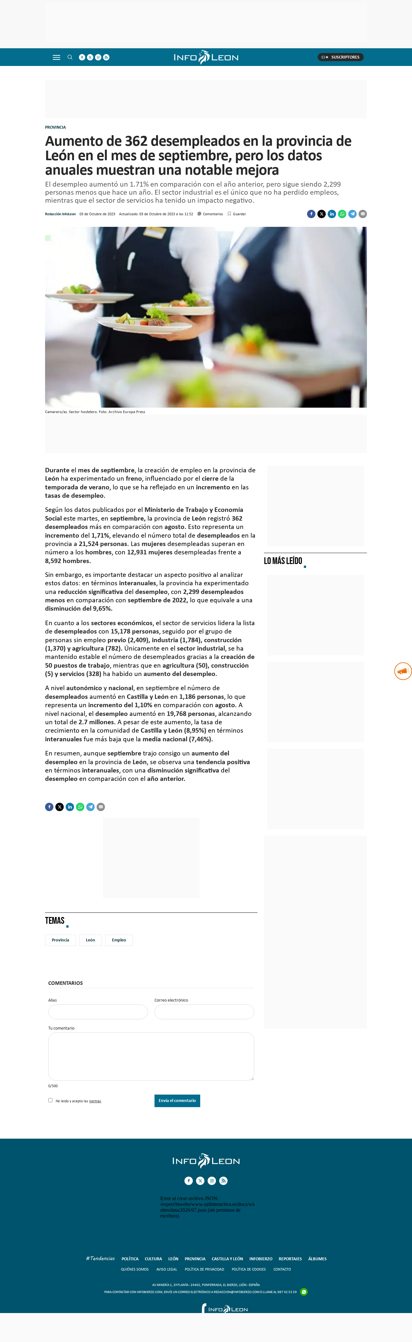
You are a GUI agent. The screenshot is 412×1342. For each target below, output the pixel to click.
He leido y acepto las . (78, 1101)
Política (130, 1259)
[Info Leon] (206, 1167)
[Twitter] (321, 214)
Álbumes (317, 1259)
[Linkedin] (332, 214)
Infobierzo (260, 1259)
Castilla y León (227, 1259)
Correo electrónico (171, 1000)
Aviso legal (166, 1269)
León (90, 940)
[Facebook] (311, 214)
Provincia (55, 127)
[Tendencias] (100, 1259)
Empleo (119, 940)
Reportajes (290, 1259)
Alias (52, 1000)
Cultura (153, 1259)
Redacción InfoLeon (60, 214)
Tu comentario (61, 1028)
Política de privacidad (204, 1269)
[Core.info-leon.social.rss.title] (106, 57)
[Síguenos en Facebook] (82, 57)
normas (95, 1101)
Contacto (282, 1269)
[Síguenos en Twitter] (90, 57)
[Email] (363, 214)
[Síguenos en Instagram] (98, 57)
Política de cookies (249, 1269)
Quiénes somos (135, 1269)
